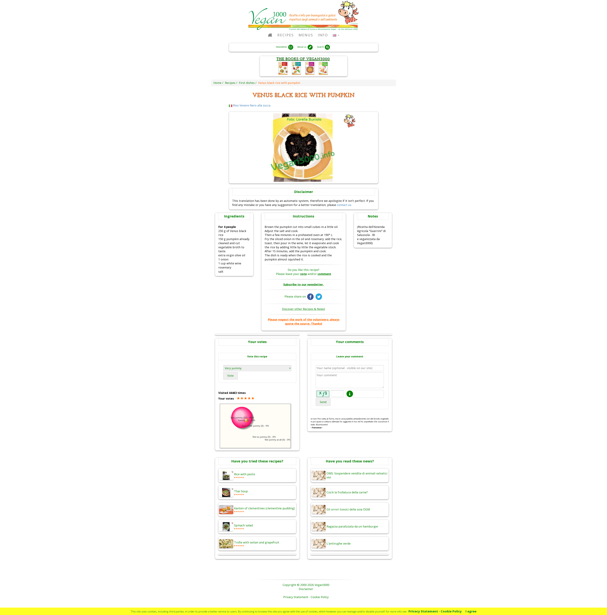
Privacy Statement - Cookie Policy (435, 611)
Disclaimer (306, 589)
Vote (230, 375)
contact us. (344, 205)
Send (323, 402)
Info (323, 35)
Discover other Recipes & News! (303, 309)
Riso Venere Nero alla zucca (251, 105)
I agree (471, 611)
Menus (306, 35)
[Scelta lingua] (336, 35)
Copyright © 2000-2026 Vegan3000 (306, 585)
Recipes (285, 35)
